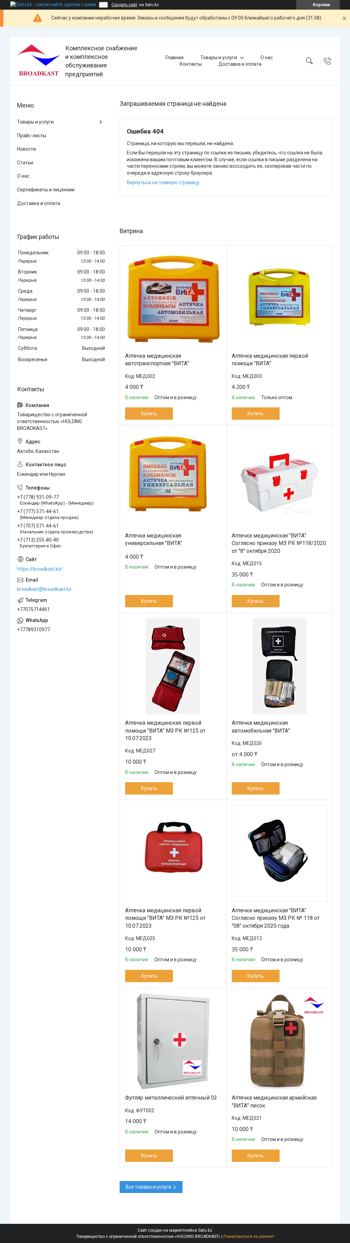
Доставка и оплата (239, 64)
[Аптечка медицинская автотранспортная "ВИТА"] (173, 299)
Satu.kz (205, 1230)
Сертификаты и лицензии (46, 189)
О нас (266, 57)
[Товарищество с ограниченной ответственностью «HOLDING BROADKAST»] (38, 61)
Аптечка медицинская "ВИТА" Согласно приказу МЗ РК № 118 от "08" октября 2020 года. (276, 918)
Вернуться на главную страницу (163, 182)
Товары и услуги (218, 57)
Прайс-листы (31, 135)
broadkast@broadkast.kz (44, 589)
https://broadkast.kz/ (40, 569)
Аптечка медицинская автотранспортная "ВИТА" (157, 360)
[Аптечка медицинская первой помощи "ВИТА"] (280, 299)
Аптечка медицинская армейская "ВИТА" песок (274, 1101)
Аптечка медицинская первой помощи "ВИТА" (270, 360)
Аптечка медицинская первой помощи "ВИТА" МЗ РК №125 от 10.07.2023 (165, 730)
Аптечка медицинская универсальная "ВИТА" (153, 539)
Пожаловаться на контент (249, 1236)
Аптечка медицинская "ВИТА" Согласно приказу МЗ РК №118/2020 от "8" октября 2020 (279, 543)
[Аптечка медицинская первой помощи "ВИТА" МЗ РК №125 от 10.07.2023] (173, 666)
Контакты (191, 64)
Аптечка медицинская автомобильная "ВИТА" (261, 727)
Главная (174, 57)
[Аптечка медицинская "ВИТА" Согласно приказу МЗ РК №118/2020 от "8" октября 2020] (280, 479)
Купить (149, 413)
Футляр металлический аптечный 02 (171, 1097)
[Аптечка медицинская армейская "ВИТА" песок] (280, 1041)
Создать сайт (124, 4)
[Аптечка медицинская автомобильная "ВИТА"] (280, 666)
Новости (26, 149)
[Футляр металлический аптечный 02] (173, 1041)
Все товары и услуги (148, 1187)
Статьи (25, 162)
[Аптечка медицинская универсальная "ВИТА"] (173, 479)
